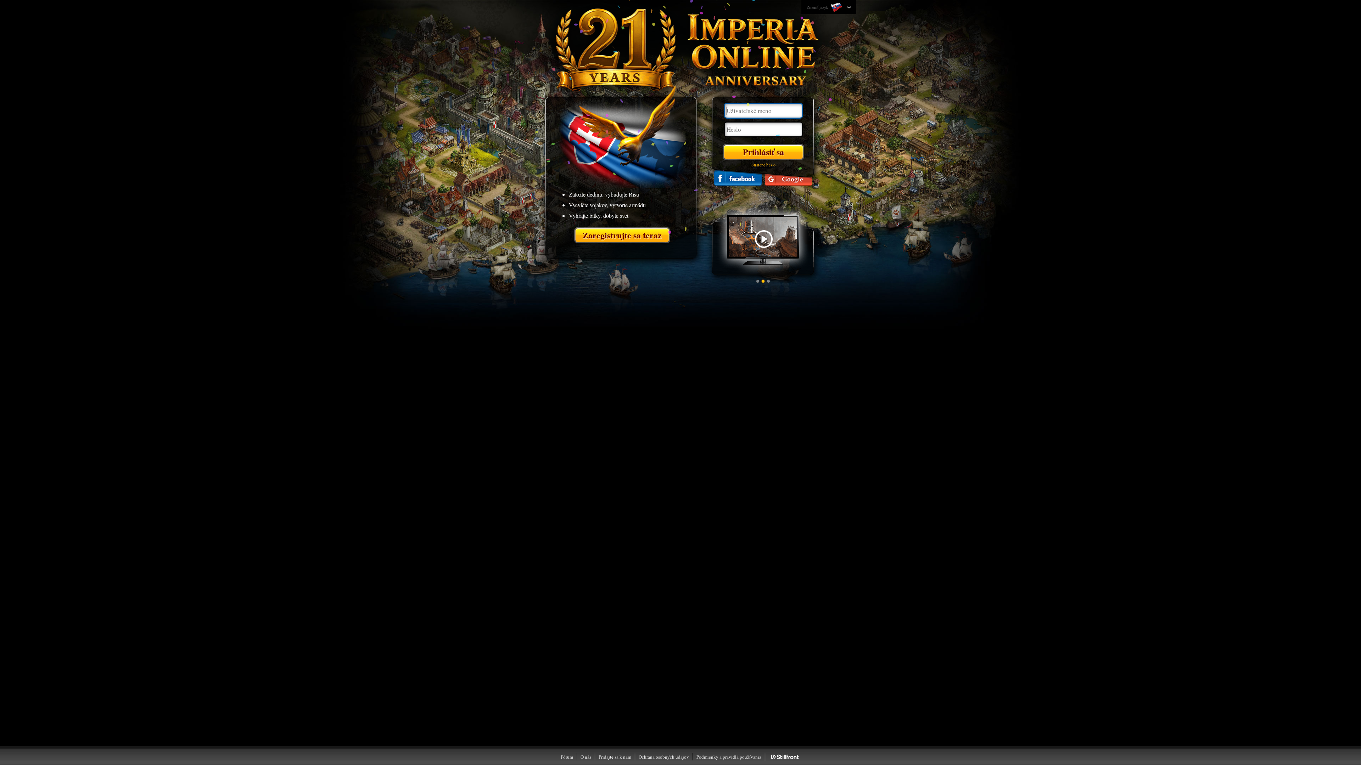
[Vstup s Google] (788, 178)
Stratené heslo (763, 165)
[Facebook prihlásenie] (738, 178)
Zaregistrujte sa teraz (622, 235)
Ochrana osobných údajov (664, 757)
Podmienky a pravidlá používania (728, 757)
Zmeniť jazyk (818, 7)
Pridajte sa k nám (615, 757)
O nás (586, 757)
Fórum (567, 757)
